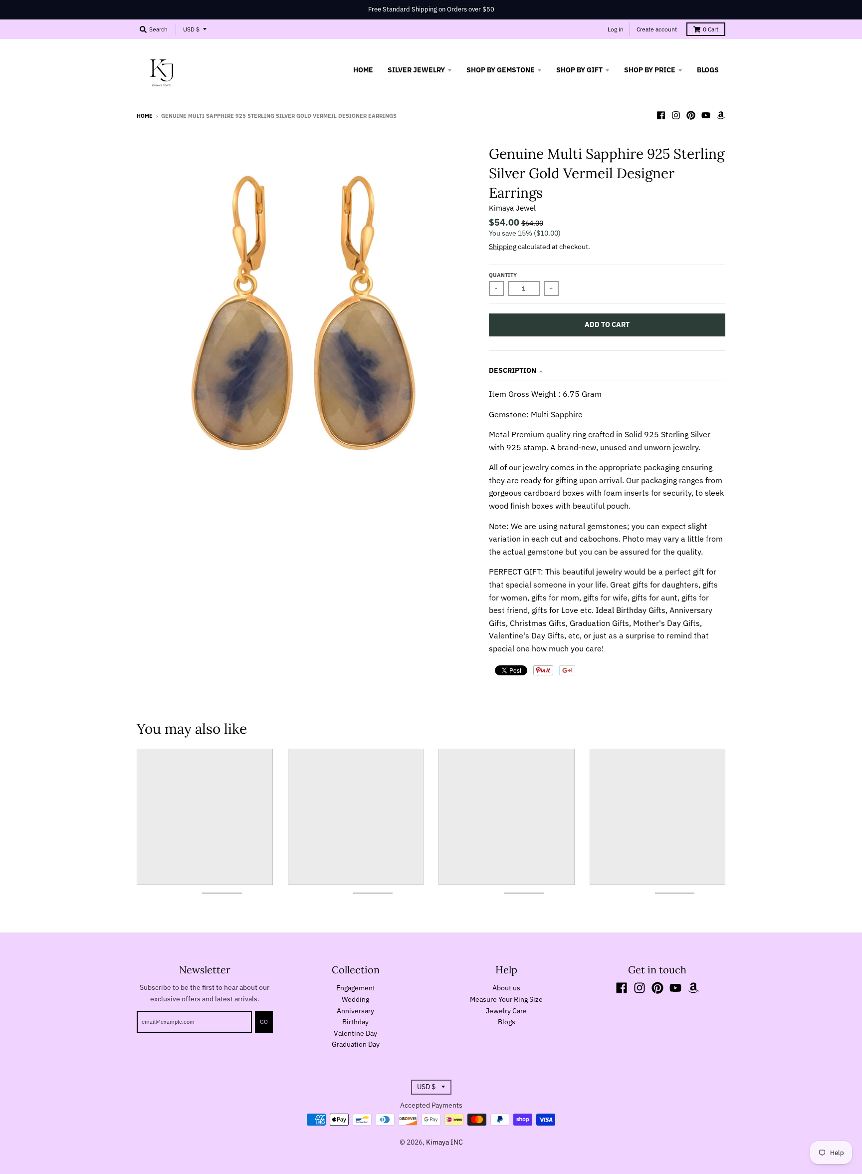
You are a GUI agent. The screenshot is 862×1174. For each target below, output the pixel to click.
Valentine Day (355, 1033)
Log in (616, 29)
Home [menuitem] (363, 69)
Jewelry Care (506, 1010)
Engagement (355, 987)
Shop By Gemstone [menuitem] (500, 69)
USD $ (191, 29)
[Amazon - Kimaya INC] (720, 115)
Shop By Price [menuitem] (649, 69)
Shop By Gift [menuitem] (579, 69)
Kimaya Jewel (512, 208)
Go (264, 1021)
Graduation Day (356, 1044)
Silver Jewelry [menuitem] (416, 69)
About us (506, 987)
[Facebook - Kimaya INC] (660, 115)
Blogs (506, 1021)
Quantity (503, 275)
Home (145, 115)
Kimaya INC (444, 1142)
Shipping (502, 246)
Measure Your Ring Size (506, 999)
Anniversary (355, 1010)
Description (512, 370)
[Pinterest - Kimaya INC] (690, 115)
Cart (710, 29)
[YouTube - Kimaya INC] (705, 115)
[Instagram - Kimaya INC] (675, 115)
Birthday (355, 1021)
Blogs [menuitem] (708, 69)
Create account (657, 29)
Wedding (355, 999)
